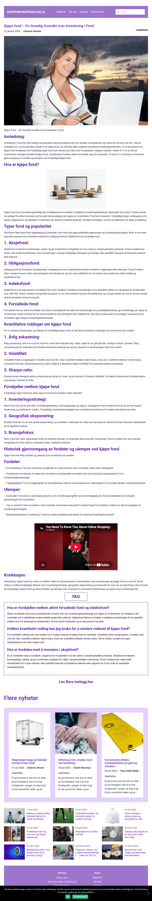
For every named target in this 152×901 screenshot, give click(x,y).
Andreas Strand (35, 767)
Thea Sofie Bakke (129, 770)
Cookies (84, 11)
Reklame (61, 11)
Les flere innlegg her (76, 682)
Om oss (73, 11)
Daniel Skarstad (82, 767)
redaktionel (142, 30)
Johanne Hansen (32, 31)
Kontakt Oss (97, 11)
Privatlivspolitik (80, 897)
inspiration (17, 773)
